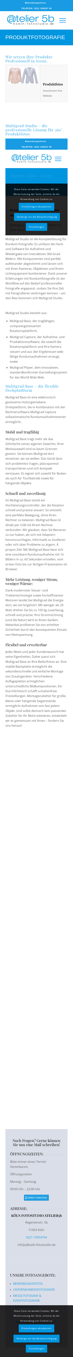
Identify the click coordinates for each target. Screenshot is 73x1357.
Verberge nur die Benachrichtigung (36, 1338)
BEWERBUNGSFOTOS (28, 1284)
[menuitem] (35, 3)
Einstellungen (36, 1348)
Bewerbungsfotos (35, 3)
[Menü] (61, 20)
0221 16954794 (36, 1237)
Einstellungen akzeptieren (36, 1328)
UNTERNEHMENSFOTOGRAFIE (34, 1290)
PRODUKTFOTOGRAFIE (35, 37)
